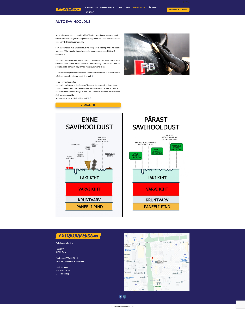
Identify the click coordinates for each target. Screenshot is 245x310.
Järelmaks (153, 7)
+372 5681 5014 (70, 258)
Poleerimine (125, 7)
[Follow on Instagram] (183, 2)
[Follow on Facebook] (181, 2)
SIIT (94, 76)
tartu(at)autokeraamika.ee (72, 261)
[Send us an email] (186, 2)
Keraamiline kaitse (109, 7)
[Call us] (188, 2)
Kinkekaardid (91, 7)
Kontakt (90, 12)
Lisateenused (138, 7)
